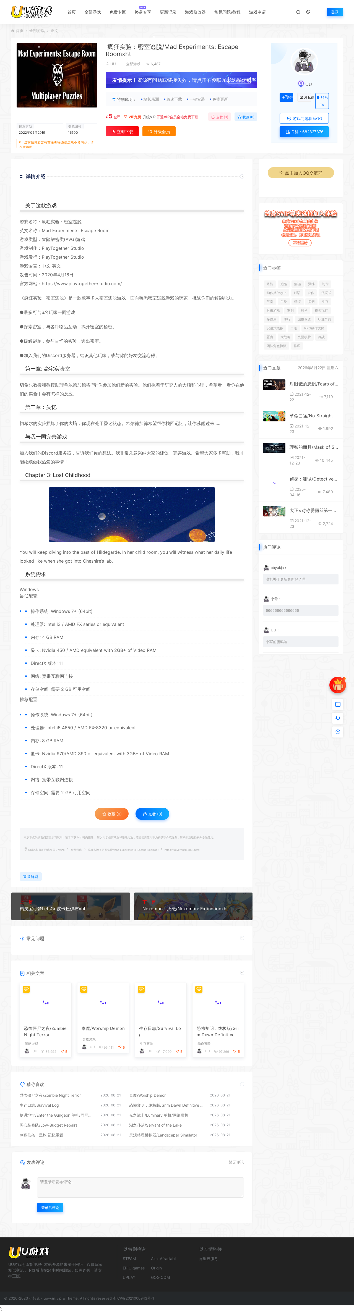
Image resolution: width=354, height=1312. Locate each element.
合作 (311, 293)
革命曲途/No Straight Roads (314, 415)
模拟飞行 (321, 310)
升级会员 (242, 81)
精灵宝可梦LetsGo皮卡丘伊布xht (52, 908)
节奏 (270, 302)
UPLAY (129, 1277)
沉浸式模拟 (275, 328)
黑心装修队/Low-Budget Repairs (48, 1125)
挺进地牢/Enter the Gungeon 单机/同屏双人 (57, 1115)
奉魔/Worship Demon (103, 1028)
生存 (325, 302)
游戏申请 (257, 12)
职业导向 (324, 319)
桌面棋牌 (304, 337)
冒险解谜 (30, 876)
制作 (325, 284)
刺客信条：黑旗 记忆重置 (41, 1135)
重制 (290, 310)
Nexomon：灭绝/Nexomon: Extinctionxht (185, 908)
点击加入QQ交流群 (303, 173)
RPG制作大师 (314, 328)
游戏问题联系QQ (307, 118)
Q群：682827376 (307, 131)
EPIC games (134, 1268)
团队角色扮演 (277, 346)
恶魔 (270, 337)
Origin (156, 1268)
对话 (297, 293)
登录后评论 (50, 1207)
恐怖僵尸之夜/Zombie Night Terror (45, 1031)
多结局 (272, 319)
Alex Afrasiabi (163, 1258)
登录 (335, 12)
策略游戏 (31, 1043)
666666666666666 (282, 610)
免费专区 (118, 12)
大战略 (285, 337)
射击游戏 (273, 310)
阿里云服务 (208, 1258)
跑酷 (283, 284)
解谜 (297, 284)
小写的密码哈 (276, 641)
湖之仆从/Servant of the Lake (155, 1125)
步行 (287, 319)
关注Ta (290, 97)
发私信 (307, 97)
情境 (297, 302)
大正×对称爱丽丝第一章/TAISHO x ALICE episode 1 (314, 510)
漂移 (311, 284)
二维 (293, 328)
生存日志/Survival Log (160, 1031)
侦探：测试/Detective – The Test (314, 479)
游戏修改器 (195, 12)
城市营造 (304, 319)
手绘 (283, 302)
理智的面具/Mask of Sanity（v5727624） (314, 447)
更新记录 (168, 12)
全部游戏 (92, 12)
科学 (304, 310)
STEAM (129, 1258)
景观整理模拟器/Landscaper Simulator (163, 1135)
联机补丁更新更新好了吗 (285, 579)
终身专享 (143, 12)
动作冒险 (204, 1043)
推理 (297, 346)
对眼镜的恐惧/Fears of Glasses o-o (314, 384)
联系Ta (324, 101)
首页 (71, 12)
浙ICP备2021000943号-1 (133, 1298)
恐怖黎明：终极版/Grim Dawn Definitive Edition (218, 1032)
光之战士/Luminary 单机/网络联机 (158, 1115)
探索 (311, 302)
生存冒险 (146, 1043)
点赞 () (221, 117)
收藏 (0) (248, 117)
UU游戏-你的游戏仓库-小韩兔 (46, 849)
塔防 (270, 284)
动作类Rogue (277, 293)
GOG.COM (160, 1277)
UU (113, 64)
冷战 (321, 337)
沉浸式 (326, 293)
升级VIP (149, 117)
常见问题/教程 (227, 12)
